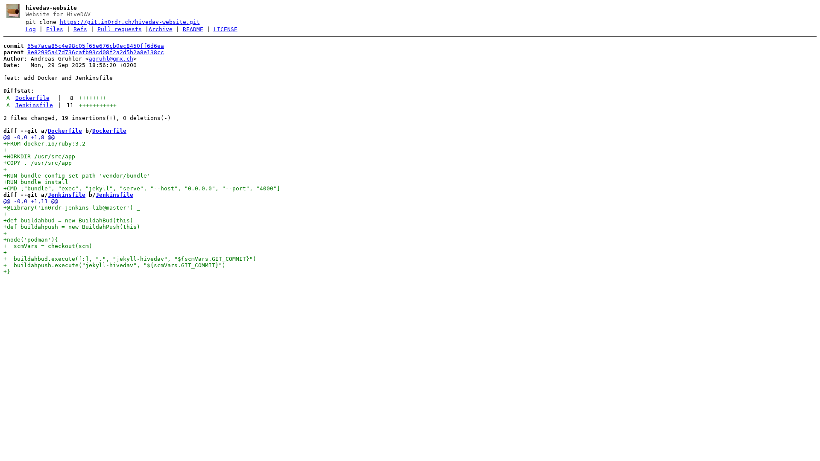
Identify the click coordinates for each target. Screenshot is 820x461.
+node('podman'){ (30, 239)
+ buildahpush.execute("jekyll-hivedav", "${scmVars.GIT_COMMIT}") (114, 265)
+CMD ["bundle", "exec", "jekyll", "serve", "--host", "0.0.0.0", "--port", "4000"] (141, 188)
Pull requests (119, 29)
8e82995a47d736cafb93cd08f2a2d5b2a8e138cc (95, 52)
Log (31, 29)
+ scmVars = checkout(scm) (47, 246)
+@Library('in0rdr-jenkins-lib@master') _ (71, 207)
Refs (80, 29)
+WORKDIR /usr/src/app (39, 156)
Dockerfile (32, 98)
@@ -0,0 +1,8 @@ (29, 137)
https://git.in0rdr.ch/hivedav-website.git (130, 22)
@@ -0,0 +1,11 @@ (30, 201)
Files (54, 29)
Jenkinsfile (34, 105)
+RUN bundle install (35, 182)
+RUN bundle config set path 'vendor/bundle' (76, 175)
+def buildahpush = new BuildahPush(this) (71, 227)
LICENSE (225, 29)
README (193, 29)
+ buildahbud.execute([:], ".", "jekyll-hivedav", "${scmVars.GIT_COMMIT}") (129, 259)
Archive (161, 29)
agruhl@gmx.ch (111, 58)
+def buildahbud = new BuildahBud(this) (68, 220)
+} (6, 271)
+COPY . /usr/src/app (37, 163)
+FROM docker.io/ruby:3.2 (44, 143)
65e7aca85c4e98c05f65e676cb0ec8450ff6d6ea (95, 46)
